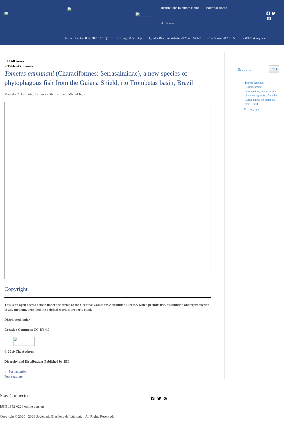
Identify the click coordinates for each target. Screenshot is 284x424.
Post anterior (15, 371)
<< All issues (15, 61)
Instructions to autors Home (180, 8)
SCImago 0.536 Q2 (129, 38)
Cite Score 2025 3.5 (221, 38)
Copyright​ (254, 109)
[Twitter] (274, 13)
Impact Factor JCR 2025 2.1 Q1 (87, 38)
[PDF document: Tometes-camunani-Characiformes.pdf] (107, 190)
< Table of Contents (19, 66)
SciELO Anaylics (253, 38)
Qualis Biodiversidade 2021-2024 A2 (175, 38)
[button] (254, 15)
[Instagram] (269, 18)
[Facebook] (268, 13)
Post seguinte (15, 376)
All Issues (168, 23)
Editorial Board (216, 8)
